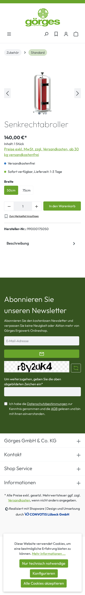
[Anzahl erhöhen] (37, 206)
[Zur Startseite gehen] (42, 17)
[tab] (41, 243)
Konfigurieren (44, 573)
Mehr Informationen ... (49, 553)
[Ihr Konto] (66, 34)
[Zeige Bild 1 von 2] (39, 113)
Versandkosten (19, 500)
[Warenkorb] (76, 34)
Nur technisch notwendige (43, 563)
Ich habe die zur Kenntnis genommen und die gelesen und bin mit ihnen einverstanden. (44, 409)
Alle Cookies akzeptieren (44, 583)
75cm (26, 190)
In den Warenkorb (62, 206)
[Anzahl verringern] (9, 206)
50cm (11, 190)
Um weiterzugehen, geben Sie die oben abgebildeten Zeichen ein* (32, 381)
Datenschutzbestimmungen (47, 404)
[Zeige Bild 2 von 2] (45, 113)
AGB (54, 409)
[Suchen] (46, 34)
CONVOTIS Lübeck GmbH (49, 514)
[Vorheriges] (7, 93)
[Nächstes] (77, 93)
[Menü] (9, 34)
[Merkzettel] (56, 34)
